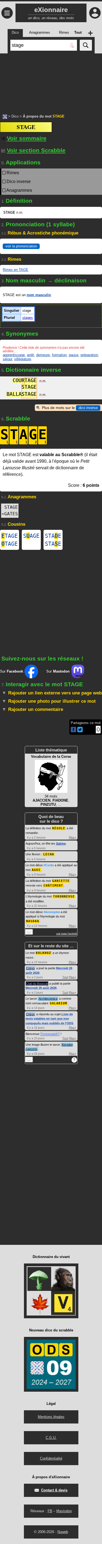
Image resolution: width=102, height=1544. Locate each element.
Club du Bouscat (37, 983)
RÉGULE (58, 828)
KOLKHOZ (43, 953)
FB (50, 1511)
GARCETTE (61, 881)
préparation (89, 355)
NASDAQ (32, 921)
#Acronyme (52, 912)
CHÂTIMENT (53, 885)
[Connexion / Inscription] (95, 13)
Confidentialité (51, 1458)
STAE (53, 536)
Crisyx (30, 968)
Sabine (61, 843)
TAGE (9, 536)
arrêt (30, 355)
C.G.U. (51, 1438)
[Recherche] (86, 45)
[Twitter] (80, 731)
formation (59, 355)
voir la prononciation (21, 246)
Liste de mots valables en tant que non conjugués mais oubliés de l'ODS (49, 1019)
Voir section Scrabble (36, 150)
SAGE (31, 536)
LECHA (48, 854)
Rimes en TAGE (15, 270)
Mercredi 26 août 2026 (41, 988)
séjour (7, 359)
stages (27, 318)
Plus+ (72, 837)
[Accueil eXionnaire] (5, 116)
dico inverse (88, 408)
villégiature (22, 359)
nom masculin (39, 295)
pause (73, 355)
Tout (65, 977)
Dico (14, 116)
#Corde (49, 865)
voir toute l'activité (66, 933)
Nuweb (62, 1532)
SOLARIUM (58, 1003)
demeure (43, 355)
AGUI (36, 870)
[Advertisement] (51, 80)
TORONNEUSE (64, 896)
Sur (11, 671)
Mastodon (64, 1511)
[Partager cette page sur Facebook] (73, 730)
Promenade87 (50, 1034)
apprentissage (14, 355)
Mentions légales (51, 1417)
